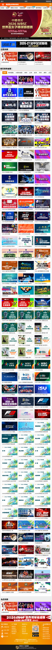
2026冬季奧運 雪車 (7, 456)
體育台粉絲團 (46, 629)
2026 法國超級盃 (6, 184)
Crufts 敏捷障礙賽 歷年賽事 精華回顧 (12, 357)
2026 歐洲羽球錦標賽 (8, 221)
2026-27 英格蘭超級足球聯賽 (43, 85)
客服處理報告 (25, 633)
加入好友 (6, 636)
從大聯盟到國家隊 (7, 382)
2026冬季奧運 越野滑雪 (25, 468)
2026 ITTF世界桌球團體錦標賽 (43, 221)
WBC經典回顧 (39, 370)
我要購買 (48, 1)
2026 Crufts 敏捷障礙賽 (25, 333)
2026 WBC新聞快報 (24, 370)
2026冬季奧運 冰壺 (40, 468)
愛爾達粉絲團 (46, 627)
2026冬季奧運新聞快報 (41, 506)
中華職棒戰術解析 (23, 543)
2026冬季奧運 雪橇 (24, 481)
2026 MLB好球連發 (40, 110)
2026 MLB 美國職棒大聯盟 (9, 110)
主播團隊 (6, 633)
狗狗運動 (11, 72)
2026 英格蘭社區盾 (7, 172)
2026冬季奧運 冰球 (40, 456)
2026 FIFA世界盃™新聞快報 (26, 308)
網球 (45, 72)
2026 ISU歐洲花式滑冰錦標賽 (27, 431)
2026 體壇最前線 (39, 197)
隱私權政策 (14, 631)
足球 (30, 72)
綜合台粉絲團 (46, 633)
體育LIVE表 (14, 8)
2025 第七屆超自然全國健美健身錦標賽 (29, 580)
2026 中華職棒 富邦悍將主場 (26, 135)
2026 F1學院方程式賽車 (25, 419)
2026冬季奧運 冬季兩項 (8, 468)
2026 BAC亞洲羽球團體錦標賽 (27, 394)
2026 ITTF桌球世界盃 (41, 234)
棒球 (26, 72)
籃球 (35, 72)
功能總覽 (14, 633)
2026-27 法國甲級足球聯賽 (26, 98)
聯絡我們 (26, 642)
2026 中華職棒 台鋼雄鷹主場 (10, 135)
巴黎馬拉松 (5, 296)
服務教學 (24, 631)
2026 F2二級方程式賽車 (41, 407)
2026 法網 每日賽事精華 (8, 271)
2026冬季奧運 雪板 (7, 506)
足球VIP (45, 8)
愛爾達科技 (6, 627)
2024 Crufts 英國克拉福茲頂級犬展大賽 (12, 333)
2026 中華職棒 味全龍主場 (42, 135)
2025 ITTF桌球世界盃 (41, 592)
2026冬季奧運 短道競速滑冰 (9, 493)
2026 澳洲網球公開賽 (24, 530)
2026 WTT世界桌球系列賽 (26, 221)
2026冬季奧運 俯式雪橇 (25, 493)
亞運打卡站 (30, 8)
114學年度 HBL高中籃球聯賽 (10, 580)
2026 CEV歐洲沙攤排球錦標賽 (43, 209)
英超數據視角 (38, 543)
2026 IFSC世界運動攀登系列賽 (27, 246)
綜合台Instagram (46, 638)
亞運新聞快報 (5, 62)
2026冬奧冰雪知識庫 (7, 518)
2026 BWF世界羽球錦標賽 (26, 85)
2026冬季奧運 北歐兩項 (41, 481)
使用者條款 (14, 630)
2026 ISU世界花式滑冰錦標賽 (10, 246)
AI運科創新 (19, 72)
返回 (2, 1)
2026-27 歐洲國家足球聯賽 (26, 407)
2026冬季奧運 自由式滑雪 (9, 481)
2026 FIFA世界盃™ (7, 160)
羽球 (40, 72)
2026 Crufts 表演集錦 (24, 345)
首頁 (26, 1)
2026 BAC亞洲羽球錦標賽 (26, 209)
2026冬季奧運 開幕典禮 (41, 431)
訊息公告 (24, 628)
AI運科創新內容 (23, 518)
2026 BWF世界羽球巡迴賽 (26, 197)
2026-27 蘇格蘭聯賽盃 (25, 172)
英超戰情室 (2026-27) (41, 160)
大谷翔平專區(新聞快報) (25, 123)
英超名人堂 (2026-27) (41, 184)
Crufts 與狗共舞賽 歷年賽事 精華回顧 (29, 357)
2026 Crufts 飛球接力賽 (41, 333)
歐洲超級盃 (22, 184)
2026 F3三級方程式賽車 (8, 419)
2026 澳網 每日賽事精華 (41, 530)
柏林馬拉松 (22, 567)
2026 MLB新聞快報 (24, 110)
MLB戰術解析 (22, 62)
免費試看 (14, 626)
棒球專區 (38, 8)
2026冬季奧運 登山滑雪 (41, 444)
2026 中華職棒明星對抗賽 (9, 197)
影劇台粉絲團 (46, 631)
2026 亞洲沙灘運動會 (41, 283)
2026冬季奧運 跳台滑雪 (41, 493)
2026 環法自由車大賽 (41, 147)
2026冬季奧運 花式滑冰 (25, 444)
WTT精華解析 (6, 555)
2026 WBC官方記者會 (8, 370)
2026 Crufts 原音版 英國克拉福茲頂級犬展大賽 (31, 320)
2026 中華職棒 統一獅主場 (9, 147)
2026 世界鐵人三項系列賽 (9, 283)
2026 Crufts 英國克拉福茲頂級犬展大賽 (12, 320)
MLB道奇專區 (38, 123)
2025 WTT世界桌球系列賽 (9, 567)
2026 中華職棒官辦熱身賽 (26, 382)
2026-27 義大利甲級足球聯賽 (10, 98)
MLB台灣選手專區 (7, 123)
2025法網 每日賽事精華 (25, 592)
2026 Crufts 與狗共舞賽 (8, 345)
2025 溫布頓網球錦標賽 (41, 580)
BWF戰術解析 (39, 62)
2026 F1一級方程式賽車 (25, 147)
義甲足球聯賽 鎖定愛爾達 (10, 38)
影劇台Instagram (46, 636)
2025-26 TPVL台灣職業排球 (9, 394)
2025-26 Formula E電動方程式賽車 (11, 431)
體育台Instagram (46, 634)
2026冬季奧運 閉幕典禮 (8, 444)
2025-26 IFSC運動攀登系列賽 (43, 567)
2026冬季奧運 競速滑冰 (25, 506)
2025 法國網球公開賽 (8, 592)
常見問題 (24, 626)
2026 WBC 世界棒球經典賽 (42, 357)
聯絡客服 (24, 630)
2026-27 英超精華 (7, 85)
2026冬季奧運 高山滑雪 (25, 456)
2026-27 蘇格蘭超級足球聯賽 (26, 160)
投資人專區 (6, 630)
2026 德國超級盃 (39, 172)
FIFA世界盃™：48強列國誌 (42, 308)
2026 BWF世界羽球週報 (41, 419)
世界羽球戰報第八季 (7, 530)
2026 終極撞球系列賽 (24, 296)
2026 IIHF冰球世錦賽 (40, 246)
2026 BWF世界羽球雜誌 (41, 518)
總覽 (4, 72)
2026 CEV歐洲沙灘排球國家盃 (27, 283)
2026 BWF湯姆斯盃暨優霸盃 (10, 209)
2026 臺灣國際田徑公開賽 (42, 271)
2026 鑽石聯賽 (6, 234)
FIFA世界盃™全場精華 (8, 308)
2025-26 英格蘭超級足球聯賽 (10, 407)
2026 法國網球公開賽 (41, 258)
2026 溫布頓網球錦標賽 (8, 258)
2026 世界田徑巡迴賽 (24, 234)
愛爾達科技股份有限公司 (21, 639)
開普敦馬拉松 (22, 271)
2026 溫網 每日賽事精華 (25, 258)
